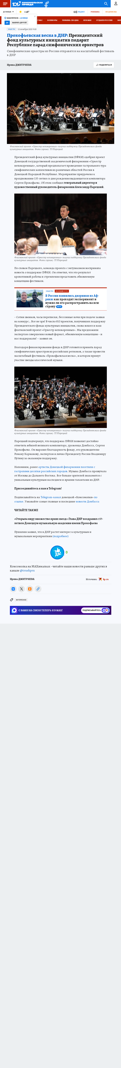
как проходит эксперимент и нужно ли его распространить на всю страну (72, 301)
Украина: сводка (70, 20)
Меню (5, 3)
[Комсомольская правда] (27, 3)
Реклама (95, 11)
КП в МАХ (87, 20)
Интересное (21, 600)
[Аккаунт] (116, 3)
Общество (11, 29)
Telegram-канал (51, 497)
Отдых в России (104, 20)
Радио (81, 11)
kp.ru (106, 579)
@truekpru (27, 570)
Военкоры (52, 20)
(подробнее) (60, 536)
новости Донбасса (87, 501)
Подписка (111, 11)
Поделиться (105, 65)
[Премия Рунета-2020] (46, 4)
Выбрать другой (19, 23)
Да (7, 23)
